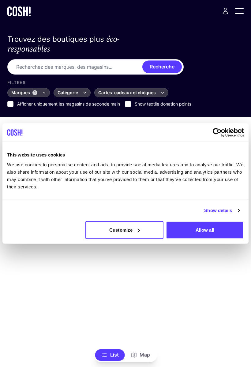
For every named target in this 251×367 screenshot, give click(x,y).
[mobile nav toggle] (241, 11)
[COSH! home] (19, 11)
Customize (121, 229)
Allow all (205, 229)
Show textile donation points (163, 103)
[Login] (225, 11)
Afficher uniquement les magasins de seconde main (68, 103)
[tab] (110, 355)
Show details (218, 210)
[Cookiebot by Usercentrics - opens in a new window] (217, 132)
